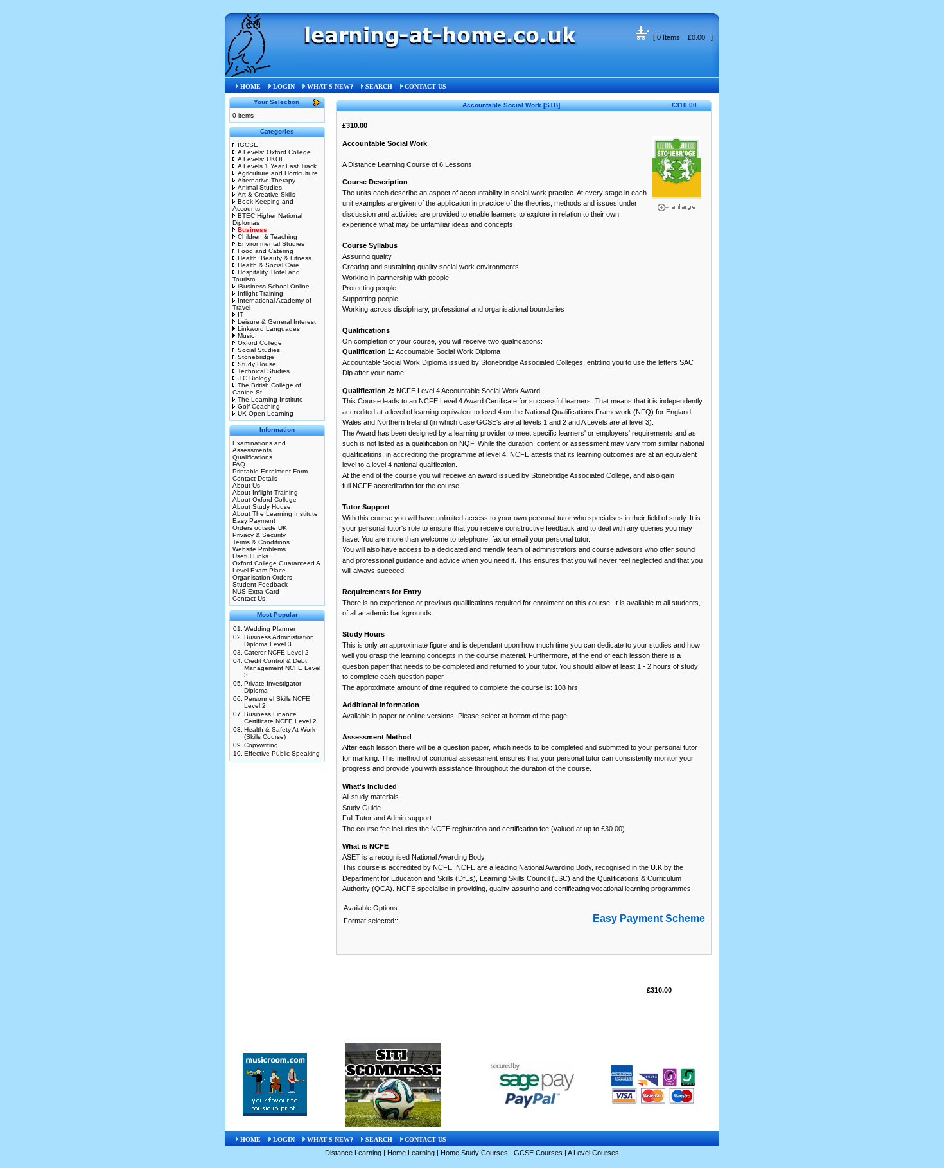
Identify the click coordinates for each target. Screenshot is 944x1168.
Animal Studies (260, 187)
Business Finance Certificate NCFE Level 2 (280, 718)
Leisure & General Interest (277, 321)
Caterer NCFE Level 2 (276, 652)
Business (336, 64)
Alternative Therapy (266, 180)
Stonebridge (256, 356)
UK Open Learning (265, 413)
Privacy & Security (259, 534)
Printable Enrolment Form (270, 471)
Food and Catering (265, 250)
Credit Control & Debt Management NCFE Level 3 (282, 667)
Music (246, 335)
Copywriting (261, 744)
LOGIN (284, 86)
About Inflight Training (265, 492)
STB (364, 64)
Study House (257, 363)
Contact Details (254, 478)
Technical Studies (264, 371)
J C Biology (254, 378)
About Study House (261, 506)
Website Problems (259, 549)
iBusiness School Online (274, 286)
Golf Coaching (259, 406)
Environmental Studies (271, 243)
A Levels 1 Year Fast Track (277, 166)
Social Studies (259, 349)
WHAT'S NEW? (330, 86)
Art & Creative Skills (266, 194)
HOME (250, 86)
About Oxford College (264, 499)
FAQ (238, 464)
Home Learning (411, 1152)
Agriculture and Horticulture (278, 173)
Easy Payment (253, 520)
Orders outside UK (259, 527)
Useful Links (250, 556)
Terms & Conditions (261, 541)
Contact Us (248, 598)
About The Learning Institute (275, 513)
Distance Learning (353, 1152)
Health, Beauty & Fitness (274, 257)
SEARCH (378, 86)
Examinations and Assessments (259, 446)
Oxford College (260, 342)
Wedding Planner (269, 628)
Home (306, 64)
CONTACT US (425, 86)
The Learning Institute (270, 399)
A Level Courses (593, 1152)
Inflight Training (260, 293)
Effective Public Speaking (282, 753)
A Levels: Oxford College (274, 151)
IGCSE (248, 144)
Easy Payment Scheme (649, 918)
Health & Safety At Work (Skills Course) (279, 733)
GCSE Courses (538, 1152)
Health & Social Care (268, 265)
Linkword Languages (269, 328)
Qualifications (252, 457)
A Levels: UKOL (261, 159)
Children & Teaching (267, 236)
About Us (246, 485)
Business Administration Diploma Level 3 (279, 640)
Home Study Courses (474, 1152)
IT (240, 314)
